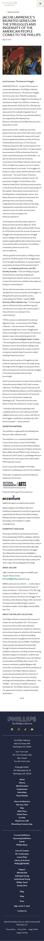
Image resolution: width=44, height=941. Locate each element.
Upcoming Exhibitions (22, 838)
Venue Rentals (22, 795)
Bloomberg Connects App (22, 824)
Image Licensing (22, 933)
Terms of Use (22, 929)
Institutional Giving (22, 879)
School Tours (22, 814)
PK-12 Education (22, 854)
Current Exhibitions (22, 835)
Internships (22, 792)
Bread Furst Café (22, 821)
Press (22, 901)
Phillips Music (22, 845)
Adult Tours (22, 811)
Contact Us (22, 911)
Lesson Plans (22, 857)
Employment (22, 789)
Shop (22, 896)
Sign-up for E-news (22, 906)
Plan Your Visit (22, 805)
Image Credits (33, 929)
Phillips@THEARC (22, 863)
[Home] (22, 724)
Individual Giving (22, 876)
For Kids (22, 817)
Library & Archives (22, 860)
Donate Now (22, 885)
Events (22, 841)
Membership (22, 872)
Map (22, 808)
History (22, 783)
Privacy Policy (10, 929)
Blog (22, 891)
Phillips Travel (22, 882)
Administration (22, 786)
